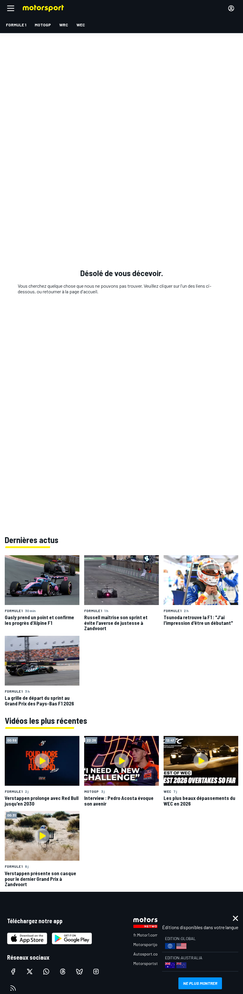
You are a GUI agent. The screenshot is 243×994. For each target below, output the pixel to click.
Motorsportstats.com (153, 963)
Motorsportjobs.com (151, 944)
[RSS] (13, 988)
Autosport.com (147, 953)
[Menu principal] (10, 8)
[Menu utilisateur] (231, 8)
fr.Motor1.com (145, 934)
